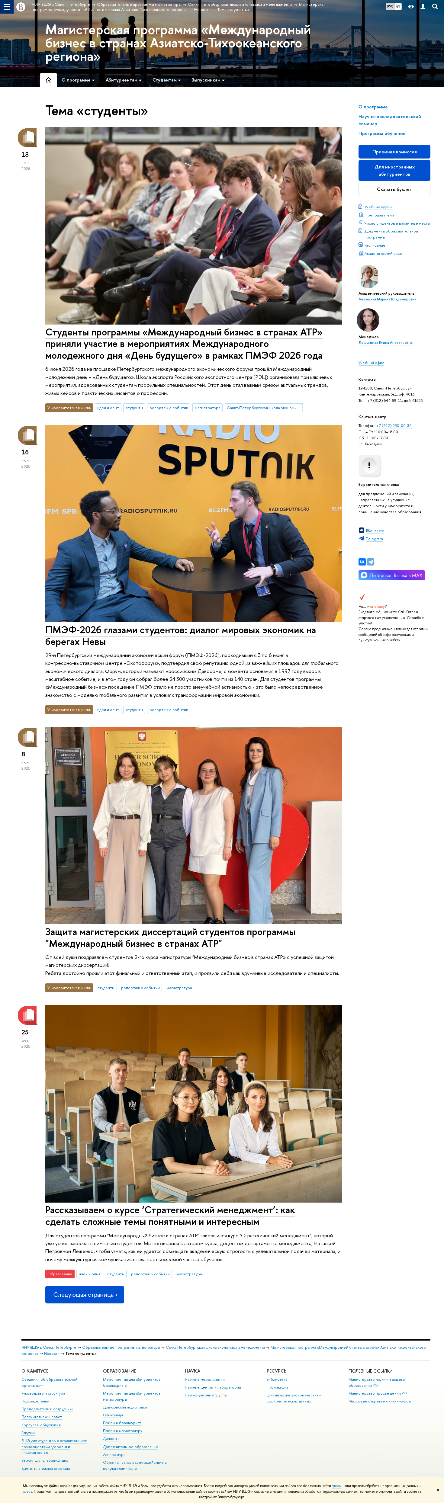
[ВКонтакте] (362, 562)
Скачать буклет (394, 189)
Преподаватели (379, 215)
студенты (134, 407)
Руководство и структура (43, 1393)
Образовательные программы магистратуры (121, 1347)
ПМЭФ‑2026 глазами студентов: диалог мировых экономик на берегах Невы (180, 635)
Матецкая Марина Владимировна (387, 299)
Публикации (277, 1387)
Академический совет (384, 253)
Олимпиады (113, 1415)
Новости (52, 1353)
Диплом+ (111, 1438)
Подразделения (35, 1401)
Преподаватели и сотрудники (47, 1409)
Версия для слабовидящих (44, 1460)
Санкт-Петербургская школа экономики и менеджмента (265, 407)
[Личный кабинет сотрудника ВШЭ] (422, 7)
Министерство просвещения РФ (378, 1393)
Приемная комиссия (394, 152)
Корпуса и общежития (41, 1425)
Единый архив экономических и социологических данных (294, 1398)
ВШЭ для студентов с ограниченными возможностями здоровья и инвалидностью (54, 1446)
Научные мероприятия (205, 1379)
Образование (119, 1371)
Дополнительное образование (130, 1446)
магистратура (207, 407)
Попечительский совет (41, 1416)
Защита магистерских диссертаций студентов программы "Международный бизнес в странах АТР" (170, 937)
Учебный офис (371, 362)
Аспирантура (114, 1454)
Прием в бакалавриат (122, 1422)
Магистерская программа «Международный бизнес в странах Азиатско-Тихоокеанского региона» (178, 42)
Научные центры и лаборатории (213, 1387)
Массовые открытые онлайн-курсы (380, 1401)
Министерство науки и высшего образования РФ (377, 1382)
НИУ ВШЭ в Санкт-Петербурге (48, 1347)
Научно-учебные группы (206, 1395)
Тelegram (374, 538)
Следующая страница (83, 1294)
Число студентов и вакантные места (397, 223)
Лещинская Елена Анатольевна (386, 342)
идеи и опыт (108, 407)
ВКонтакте (375, 530)
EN (398, 6)
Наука (192, 1371)
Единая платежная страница (45, 1468)
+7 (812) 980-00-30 (394, 425)
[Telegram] (370, 562)
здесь (336, 1485)
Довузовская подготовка (125, 1407)
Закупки (28, 1432)
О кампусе (34, 1371)
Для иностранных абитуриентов (395, 170)
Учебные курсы (378, 207)
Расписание (375, 245)
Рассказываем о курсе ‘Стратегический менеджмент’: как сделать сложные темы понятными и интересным (170, 1215)
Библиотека (277, 1379)
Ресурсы (277, 1371)
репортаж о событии (169, 407)
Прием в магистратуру (122, 1430)
